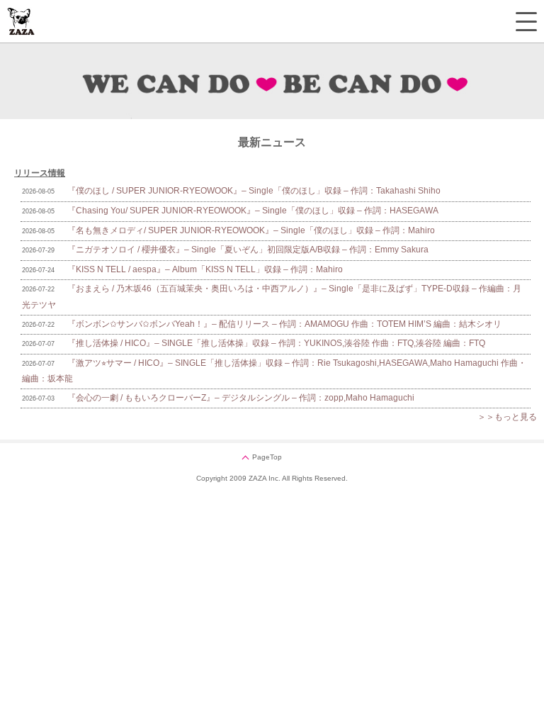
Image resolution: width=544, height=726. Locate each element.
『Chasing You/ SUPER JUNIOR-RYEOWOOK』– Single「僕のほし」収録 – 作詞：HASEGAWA (252, 211)
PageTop (267, 457)
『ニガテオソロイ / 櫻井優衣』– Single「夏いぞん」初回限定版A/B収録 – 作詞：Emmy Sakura (248, 250)
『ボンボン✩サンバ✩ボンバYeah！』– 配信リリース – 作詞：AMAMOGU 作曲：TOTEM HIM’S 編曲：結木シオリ (284, 324)
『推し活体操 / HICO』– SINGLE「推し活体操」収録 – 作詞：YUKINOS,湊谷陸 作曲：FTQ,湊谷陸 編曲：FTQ (276, 343)
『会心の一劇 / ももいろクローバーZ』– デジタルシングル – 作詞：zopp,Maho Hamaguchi (240, 398)
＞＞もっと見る (507, 417)
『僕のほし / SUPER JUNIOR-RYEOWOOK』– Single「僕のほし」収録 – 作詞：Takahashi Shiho (254, 191)
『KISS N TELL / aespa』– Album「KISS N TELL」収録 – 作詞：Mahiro (205, 269)
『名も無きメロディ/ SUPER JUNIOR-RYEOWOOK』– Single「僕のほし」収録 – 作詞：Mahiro (251, 230)
